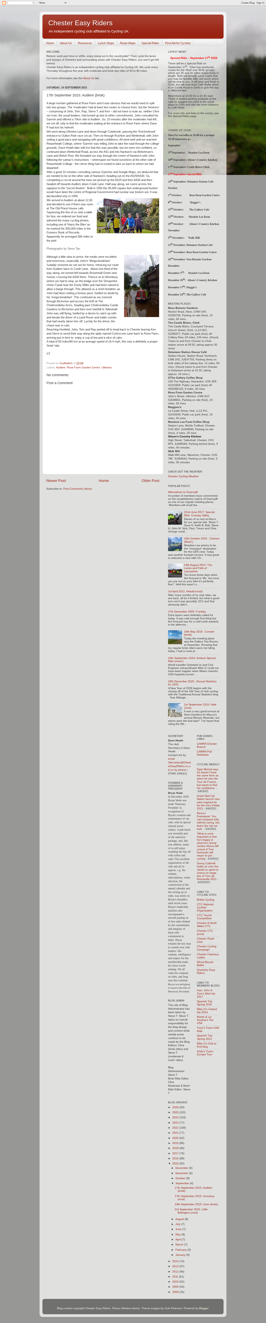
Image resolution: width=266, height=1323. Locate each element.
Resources (85, 43)
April (178, 1239)
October (180, 1178)
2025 (175, 1112)
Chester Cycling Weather (183, 476)
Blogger (203, 1308)
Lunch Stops (106, 43)
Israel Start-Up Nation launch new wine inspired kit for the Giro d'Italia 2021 (208, 802)
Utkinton (107, 367)
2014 (175, 1261)
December (182, 1168)
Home (50, 43)
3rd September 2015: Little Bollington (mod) (191, 1211)
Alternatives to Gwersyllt (183, 492)
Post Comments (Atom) (77, 488)
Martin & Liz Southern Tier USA (205, 1020)
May (178, 1234)
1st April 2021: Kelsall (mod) (185, 591)
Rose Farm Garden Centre (83, 367)
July (178, 1224)
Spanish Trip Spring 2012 (204, 1037)
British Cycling (205, 899)
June (178, 1229)
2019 (175, 1143)
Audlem (60, 367)
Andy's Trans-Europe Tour (205, 1053)
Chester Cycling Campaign (206, 948)
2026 (175, 1107)
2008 (175, 1292)
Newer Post (56, 481)
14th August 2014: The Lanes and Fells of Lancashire (198, 568)
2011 (175, 1276)
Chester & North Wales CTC (207, 925)
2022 (175, 1127)
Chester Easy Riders (80, 23)
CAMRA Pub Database (204, 753)
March (179, 1244)
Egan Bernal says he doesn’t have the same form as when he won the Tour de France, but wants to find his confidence (207, 779)
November (182, 1173)
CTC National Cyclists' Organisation (205, 907)
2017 (175, 1153)
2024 (175, 1117)
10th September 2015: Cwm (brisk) (196, 1204)
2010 (175, 1281)
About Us (66, 43)
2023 (175, 1122)
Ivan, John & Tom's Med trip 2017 (206, 993)
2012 (175, 1271)
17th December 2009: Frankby (187, 611)
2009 (175, 1286)
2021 (175, 1132)
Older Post (150, 481)
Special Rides (150, 43)
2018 (175, 1148)
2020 (175, 1138)
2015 (175, 1163)
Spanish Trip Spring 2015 (204, 1003)
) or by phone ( (178, 769)
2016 (175, 1158)
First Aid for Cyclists (178, 43)
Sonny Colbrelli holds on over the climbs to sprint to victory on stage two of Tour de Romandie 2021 (207, 871)
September (182, 1183)
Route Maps (128, 43)
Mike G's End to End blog (206, 1045)
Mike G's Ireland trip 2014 (207, 1011)
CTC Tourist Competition (204, 917)
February (181, 1249)
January (180, 1254)
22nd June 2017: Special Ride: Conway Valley (199, 514)
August (180, 1219)
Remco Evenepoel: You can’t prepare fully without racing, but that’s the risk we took (208, 821)
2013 (175, 1266)
